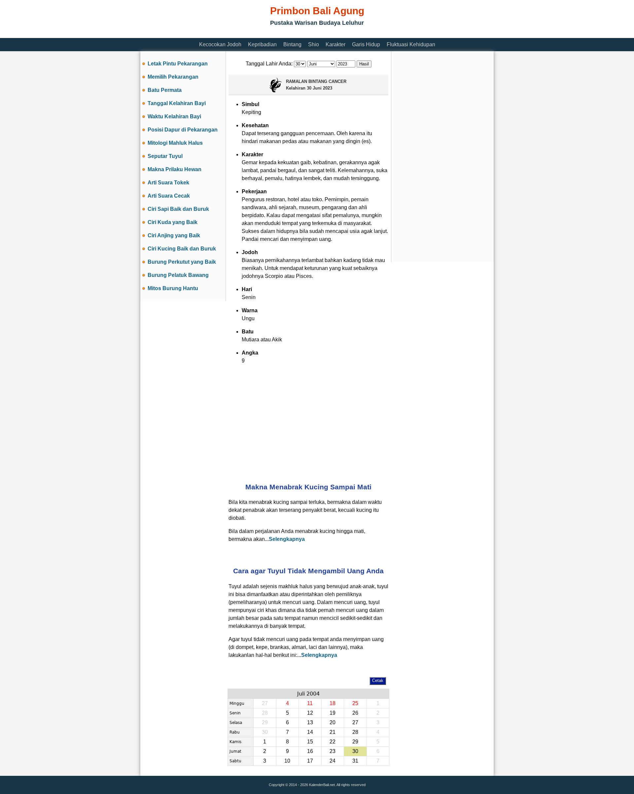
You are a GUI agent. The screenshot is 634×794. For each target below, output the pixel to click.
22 (332, 741)
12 (310, 713)
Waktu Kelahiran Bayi (174, 116)
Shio (313, 44)
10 (287, 761)
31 (355, 761)
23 (332, 751)
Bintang (292, 44)
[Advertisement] (260, 33)
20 (332, 722)
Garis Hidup (366, 44)
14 (310, 732)
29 (355, 741)
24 (332, 761)
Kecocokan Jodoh (220, 44)
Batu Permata (165, 90)
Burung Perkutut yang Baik (182, 262)
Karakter (335, 44)
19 (332, 713)
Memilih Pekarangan (173, 77)
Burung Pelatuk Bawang (178, 275)
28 (355, 732)
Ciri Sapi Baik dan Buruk (178, 209)
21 (332, 732)
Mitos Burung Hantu (173, 288)
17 (310, 761)
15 (310, 741)
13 (310, 722)
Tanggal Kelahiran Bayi (177, 103)
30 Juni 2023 (319, 88)
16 (310, 751)
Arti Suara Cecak (169, 196)
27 (355, 722)
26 (355, 713)
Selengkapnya (287, 539)
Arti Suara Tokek (168, 182)
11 (310, 703)
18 (332, 703)
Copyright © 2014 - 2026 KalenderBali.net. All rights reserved (317, 785)
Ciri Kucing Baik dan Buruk (182, 248)
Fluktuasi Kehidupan (411, 44)
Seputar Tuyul (165, 156)
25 (355, 703)
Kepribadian (262, 44)
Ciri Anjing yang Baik (174, 235)
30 (355, 751)
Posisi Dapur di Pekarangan (183, 129)
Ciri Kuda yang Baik (172, 222)
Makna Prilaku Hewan (174, 169)
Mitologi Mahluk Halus (175, 143)
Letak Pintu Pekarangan (178, 63)
